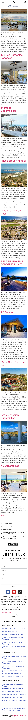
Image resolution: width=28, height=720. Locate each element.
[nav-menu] (3, 2)
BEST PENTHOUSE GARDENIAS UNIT (12, 263)
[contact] (25, 2)
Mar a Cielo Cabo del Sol (13, 364)
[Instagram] (20, 592)
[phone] (14, 2)
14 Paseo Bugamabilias (9, 109)
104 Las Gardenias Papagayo (12, 56)
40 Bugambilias (10, 465)
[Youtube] (14, 592)
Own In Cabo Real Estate (19, 715)
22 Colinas (7, 312)
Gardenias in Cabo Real (11, 212)
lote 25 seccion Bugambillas (10, 416)
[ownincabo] (14, 615)
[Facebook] (8, 592)
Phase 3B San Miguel (13, 160)
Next (3, 515)
